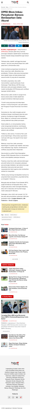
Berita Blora (14, 214)
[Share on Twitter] (25, 45)
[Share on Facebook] (11, 45)
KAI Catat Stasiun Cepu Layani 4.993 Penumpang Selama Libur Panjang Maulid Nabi (19, 251)
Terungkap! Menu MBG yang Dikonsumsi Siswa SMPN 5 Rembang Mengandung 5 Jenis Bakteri (14, 317)
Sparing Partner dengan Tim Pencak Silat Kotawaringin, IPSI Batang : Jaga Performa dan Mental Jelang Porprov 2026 (18, 279)
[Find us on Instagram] (13, 397)
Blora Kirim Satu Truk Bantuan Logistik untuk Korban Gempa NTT (18, 235)
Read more (6, 331)
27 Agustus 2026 (13, 231)
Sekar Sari (5, 320)
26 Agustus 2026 (13, 238)
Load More (15, 259)
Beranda (3, 7)
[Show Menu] (2, 2)
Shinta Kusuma (6, 24)
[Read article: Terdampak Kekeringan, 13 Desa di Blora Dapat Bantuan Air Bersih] (4, 230)
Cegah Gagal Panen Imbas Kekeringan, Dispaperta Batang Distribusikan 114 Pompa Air (17, 270)
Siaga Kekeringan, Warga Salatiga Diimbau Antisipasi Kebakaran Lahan (18, 344)
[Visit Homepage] (15, 2)
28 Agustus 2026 (13, 320)
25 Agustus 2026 (13, 247)
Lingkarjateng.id (8, 408)
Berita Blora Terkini (7, 217)
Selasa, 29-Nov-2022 (18, 24)
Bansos (7, 214)
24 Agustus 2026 (13, 255)
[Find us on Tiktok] (20, 397)
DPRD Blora (4, 51)
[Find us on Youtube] (16, 397)
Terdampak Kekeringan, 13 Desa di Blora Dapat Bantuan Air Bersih (18, 229)
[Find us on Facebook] (9, 397)
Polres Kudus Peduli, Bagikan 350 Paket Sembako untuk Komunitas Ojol (18, 288)
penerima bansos (6, 219)
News (7, 7)
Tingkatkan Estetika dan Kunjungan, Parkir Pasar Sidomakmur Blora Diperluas (19, 243)
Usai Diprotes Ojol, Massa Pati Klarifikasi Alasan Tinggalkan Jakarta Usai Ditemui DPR (17, 336)
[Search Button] (28, 2)
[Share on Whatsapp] (4, 45)
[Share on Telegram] (19, 45)
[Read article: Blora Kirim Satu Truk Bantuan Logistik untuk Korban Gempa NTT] (4, 236)
